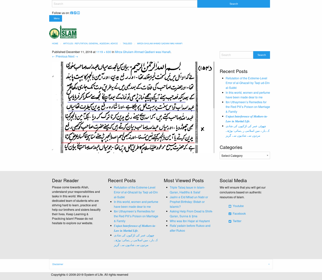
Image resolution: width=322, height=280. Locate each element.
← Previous (59, 56)
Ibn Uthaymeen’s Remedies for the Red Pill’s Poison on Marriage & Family (248, 107)
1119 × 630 (103, 52)
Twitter (236, 221)
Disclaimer (57, 264)
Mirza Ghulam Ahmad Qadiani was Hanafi (143, 52)
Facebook (239, 213)
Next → (73, 56)
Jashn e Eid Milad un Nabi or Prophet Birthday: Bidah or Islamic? (189, 202)
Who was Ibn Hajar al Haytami (190, 221)
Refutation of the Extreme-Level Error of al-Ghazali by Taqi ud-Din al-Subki (248, 83)
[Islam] (62, 31)
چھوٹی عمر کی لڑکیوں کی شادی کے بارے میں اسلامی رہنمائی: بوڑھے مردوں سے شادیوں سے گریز (248, 131)
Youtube (238, 206)
